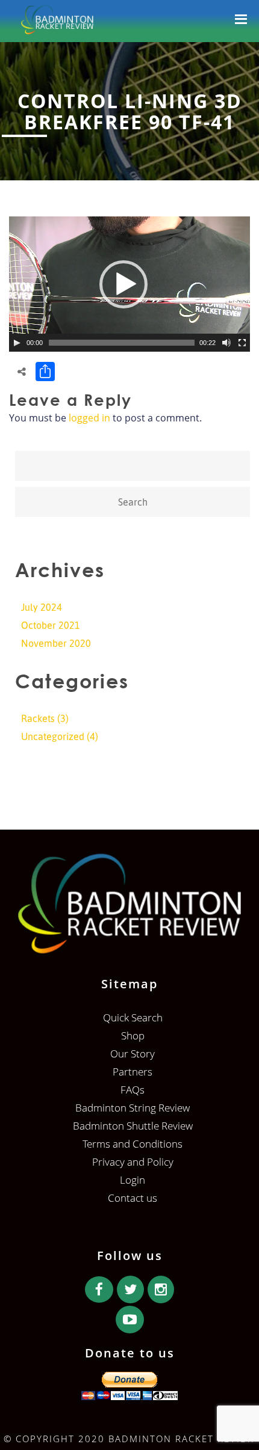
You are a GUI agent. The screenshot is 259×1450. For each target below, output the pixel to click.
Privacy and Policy (132, 1162)
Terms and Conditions (133, 1144)
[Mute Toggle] (226, 342)
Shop (133, 1035)
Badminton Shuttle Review (133, 1126)
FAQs (132, 1090)
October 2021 (50, 625)
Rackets (38, 718)
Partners (132, 1071)
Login (132, 1180)
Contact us (132, 1198)
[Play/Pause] (17, 342)
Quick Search (133, 1017)
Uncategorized (52, 736)
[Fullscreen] (242, 342)
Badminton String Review (132, 1108)
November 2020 (56, 643)
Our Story (132, 1053)
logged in (89, 417)
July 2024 (41, 607)
